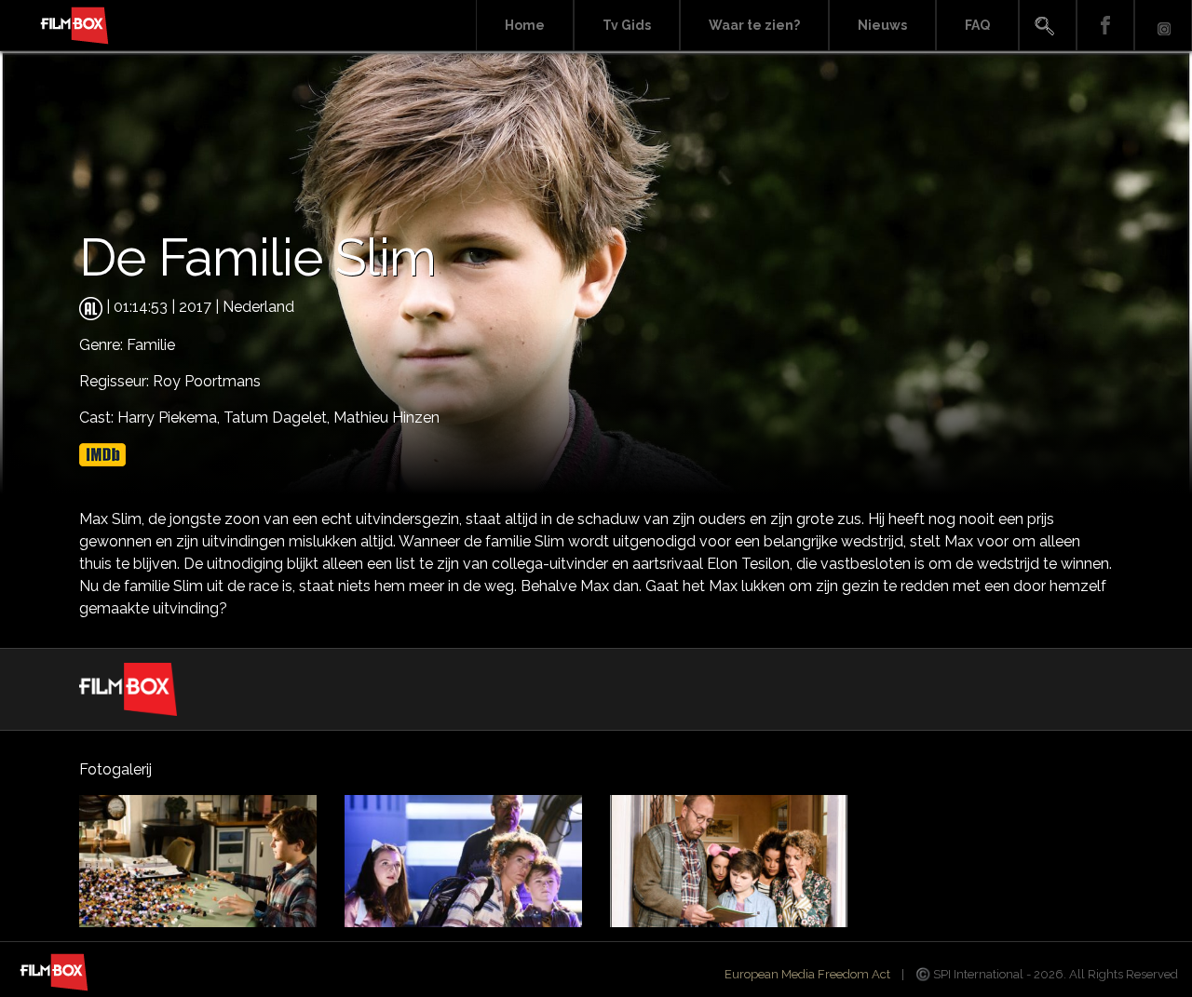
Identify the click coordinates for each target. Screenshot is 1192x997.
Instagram (1163, 25)
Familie (151, 345)
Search (1048, 25)
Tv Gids (627, 25)
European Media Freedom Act (807, 974)
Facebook (1105, 25)
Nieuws (882, 25)
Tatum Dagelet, (278, 417)
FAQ (977, 25)
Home (525, 25)
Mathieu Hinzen (386, 417)
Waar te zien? (754, 25)
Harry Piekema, (170, 417)
